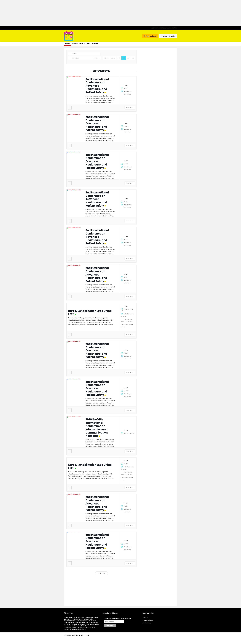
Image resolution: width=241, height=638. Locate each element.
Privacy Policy (147, 623)
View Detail (129, 107)
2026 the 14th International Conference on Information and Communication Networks (96, 428)
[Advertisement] (120, 13)
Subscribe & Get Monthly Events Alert (117, 618)
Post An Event (93, 44)
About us (145, 617)
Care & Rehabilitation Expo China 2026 (90, 312)
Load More (101, 573)
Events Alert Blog (148, 620)
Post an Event (151, 36)
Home (67, 44)
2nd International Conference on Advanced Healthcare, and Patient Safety (97, 85)
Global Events (78, 44)
